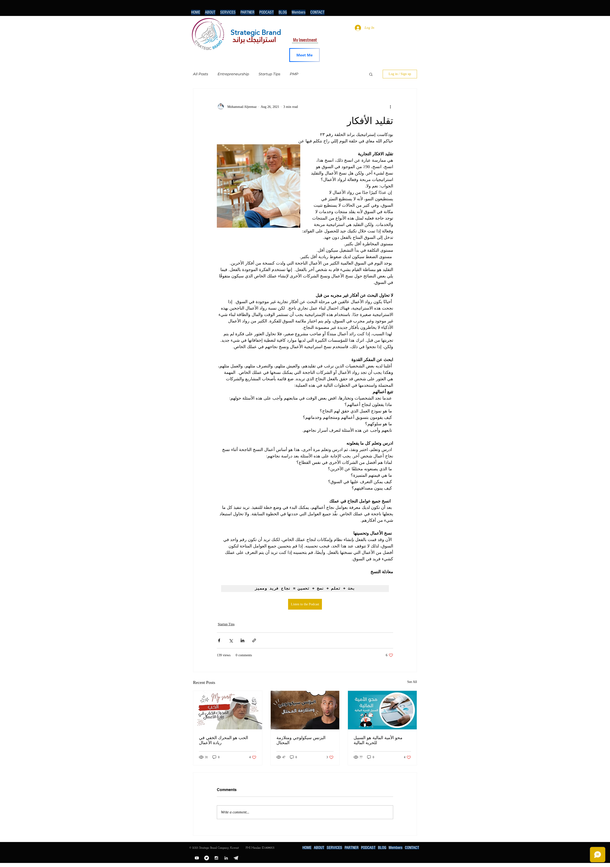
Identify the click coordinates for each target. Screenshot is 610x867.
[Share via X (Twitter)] (231, 640)
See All (412, 682)
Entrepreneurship (233, 74)
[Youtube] (196, 858)
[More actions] (390, 107)
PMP (294, 74)
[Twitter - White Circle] (206, 858)
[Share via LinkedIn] (242, 640)
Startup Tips (269, 74)
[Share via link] (254, 640)
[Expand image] (258, 186)
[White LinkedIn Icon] (226, 858)
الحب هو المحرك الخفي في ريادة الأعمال (223, 740)
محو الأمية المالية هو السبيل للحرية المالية (378, 740)
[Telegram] (236, 858)
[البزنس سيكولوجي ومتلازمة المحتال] (305, 710)
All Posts (200, 74)
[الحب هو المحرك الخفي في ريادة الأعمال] (227, 710)
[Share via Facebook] (219, 640)
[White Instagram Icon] (216, 858)
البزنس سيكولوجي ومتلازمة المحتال (300, 740)
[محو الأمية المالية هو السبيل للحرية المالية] (382, 710)
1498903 (269, 848)
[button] (371, 74)
